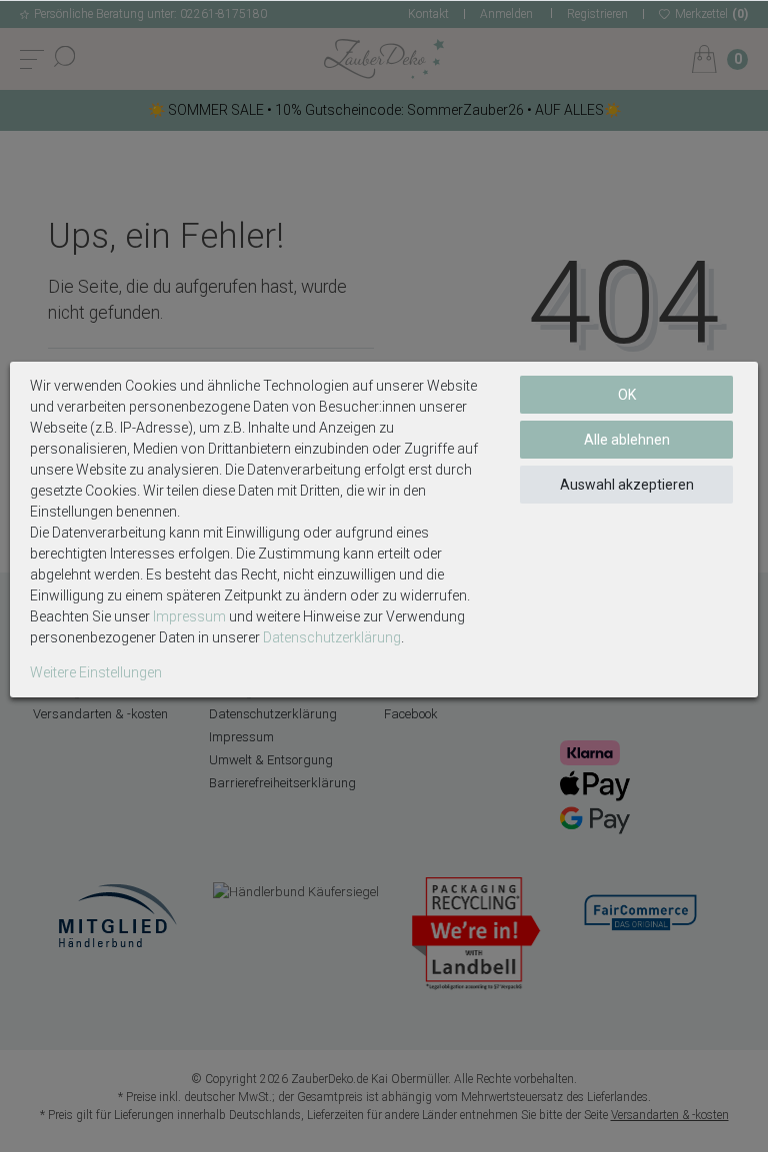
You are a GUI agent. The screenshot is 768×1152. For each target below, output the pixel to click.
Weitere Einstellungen (96, 672)
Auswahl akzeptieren (627, 485)
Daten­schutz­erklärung (332, 637)
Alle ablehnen (627, 440)
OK (627, 395)
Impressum (189, 616)
